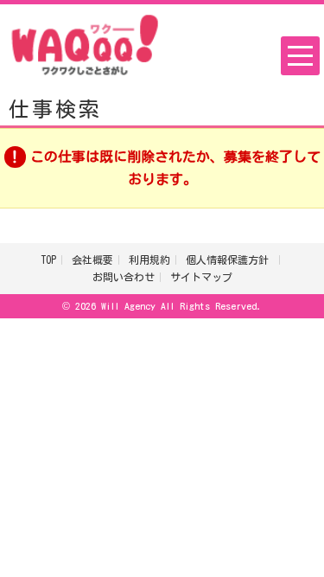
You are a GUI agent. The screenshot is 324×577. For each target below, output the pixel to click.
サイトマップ (201, 277)
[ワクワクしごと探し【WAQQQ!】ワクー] (85, 43)
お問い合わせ (123, 277)
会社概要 (92, 259)
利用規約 (149, 259)
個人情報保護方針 (230, 259)
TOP (48, 259)
